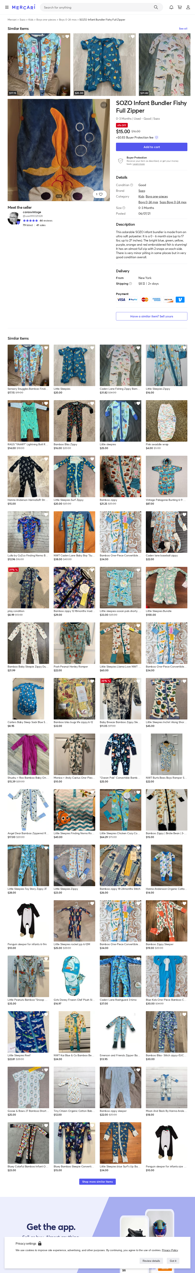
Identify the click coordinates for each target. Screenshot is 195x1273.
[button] (171, 7)
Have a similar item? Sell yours (151, 316)
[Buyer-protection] (156, 137)
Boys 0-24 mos (68, 19)
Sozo (22, 19)
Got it (172, 1261)
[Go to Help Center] (131, 185)
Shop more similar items (97, 1181)
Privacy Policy (170, 1250)
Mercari (12, 19)
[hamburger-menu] (7, 7)
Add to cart (152, 147)
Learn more (139, 164)
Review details (150, 1261)
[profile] (188, 7)
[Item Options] (104, 105)
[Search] (156, 7)
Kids (30, 19)
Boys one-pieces (46, 19)
